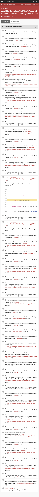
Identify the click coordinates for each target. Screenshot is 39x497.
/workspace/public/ (13, 490)
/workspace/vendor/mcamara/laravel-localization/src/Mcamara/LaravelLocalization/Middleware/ (20, 80)
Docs (36, 1)
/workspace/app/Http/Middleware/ (21, 229)
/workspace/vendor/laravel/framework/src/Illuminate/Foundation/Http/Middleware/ (21, 418)
